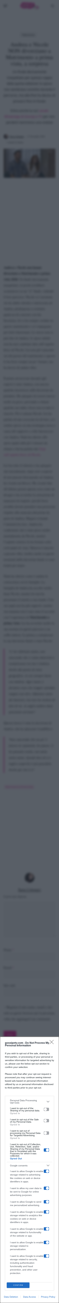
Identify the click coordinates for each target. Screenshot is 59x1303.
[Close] (52, 1043)
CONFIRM (18, 1285)
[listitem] (29, 1101)
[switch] (46, 1109)
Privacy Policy (48, 1296)
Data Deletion (11, 1296)
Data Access (29, 1296)
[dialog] (29, 1170)
